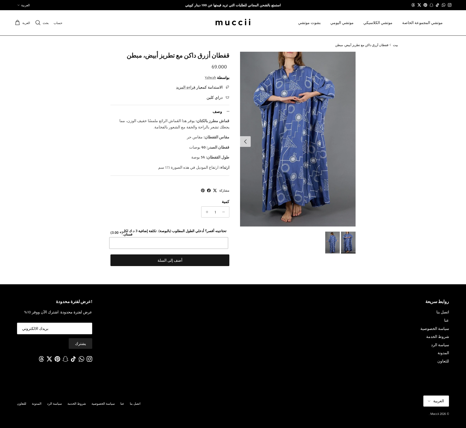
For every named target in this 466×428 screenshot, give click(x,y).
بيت (395, 45)
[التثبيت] (203, 190)
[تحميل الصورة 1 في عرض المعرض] (298, 139)
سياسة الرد (440, 344)
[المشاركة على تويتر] (215, 190)
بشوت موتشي (309, 22)
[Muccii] (233, 23)
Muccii (434, 414)
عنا (446, 320)
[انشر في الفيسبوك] (209, 190)
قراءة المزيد (185, 87)
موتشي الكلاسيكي (377, 22)
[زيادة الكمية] (205, 212)
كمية (225, 201)
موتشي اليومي (342, 22)
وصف (217, 111)
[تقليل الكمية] (225, 212)
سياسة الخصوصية (434, 328)
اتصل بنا (442, 312)
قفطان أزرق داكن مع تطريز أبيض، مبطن (361, 45)
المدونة (443, 352)
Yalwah (210, 77)
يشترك (80, 343)
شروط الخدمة (437, 336)
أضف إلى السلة (170, 260)
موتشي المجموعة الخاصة (422, 22)
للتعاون (443, 361)
